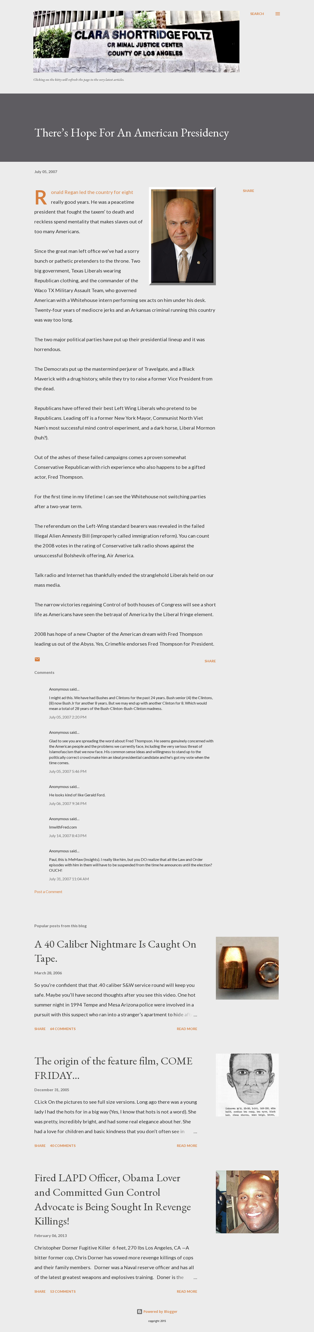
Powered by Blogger (160, 1311)
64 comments (63, 1029)
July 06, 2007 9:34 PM (68, 803)
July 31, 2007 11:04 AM (69, 878)
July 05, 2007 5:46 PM (68, 771)
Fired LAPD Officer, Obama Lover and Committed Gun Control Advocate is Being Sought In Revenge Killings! (112, 1199)
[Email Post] (37, 661)
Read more (187, 1029)
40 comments (63, 1145)
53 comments (63, 1291)
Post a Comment (48, 891)
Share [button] (248, 191)
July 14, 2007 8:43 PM (68, 835)
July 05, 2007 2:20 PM (68, 717)
